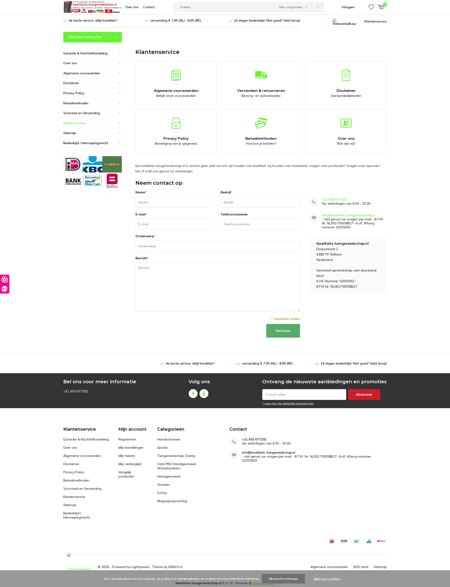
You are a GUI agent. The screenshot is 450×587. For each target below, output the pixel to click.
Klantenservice (375, 21)
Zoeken (317, 7)
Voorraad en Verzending (81, 113)
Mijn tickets (126, 456)
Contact (149, 7)
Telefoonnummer (234, 214)
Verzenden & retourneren (261, 93)
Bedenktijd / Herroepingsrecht (85, 143)
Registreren (127, 439)
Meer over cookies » (327, 578)
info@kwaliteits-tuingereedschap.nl (348, 215)
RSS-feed (360, 567)
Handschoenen (168, 439)
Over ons (132, 7)
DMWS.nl (175, 567)
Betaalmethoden (261, 141)
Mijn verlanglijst (130, 464)
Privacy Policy (176, 141)
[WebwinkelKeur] (344, 21)
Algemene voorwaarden (176, 93)
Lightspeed (140, 567)
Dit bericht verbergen (283, 578)
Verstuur (283, 330)
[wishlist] (371, 7)
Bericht (142, 258)
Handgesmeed (168, 476)
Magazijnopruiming (172, 501)
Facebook (193, 393)
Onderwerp (145, 236)
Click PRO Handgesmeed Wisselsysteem (176, 466)
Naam (141, 192)
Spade (162, 447)
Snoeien (163, 484)
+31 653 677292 (334, 200)
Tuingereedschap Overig (176, 456)
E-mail (141, 214)
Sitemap (69, 133)
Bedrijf (226, 192)
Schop (162, 493)
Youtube (203, 393)
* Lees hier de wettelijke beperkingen (288, 403)
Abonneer (364, 394)
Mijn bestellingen (130, 447)
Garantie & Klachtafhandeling (85, 53)
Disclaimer (346, 93)
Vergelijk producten (126, 474)
